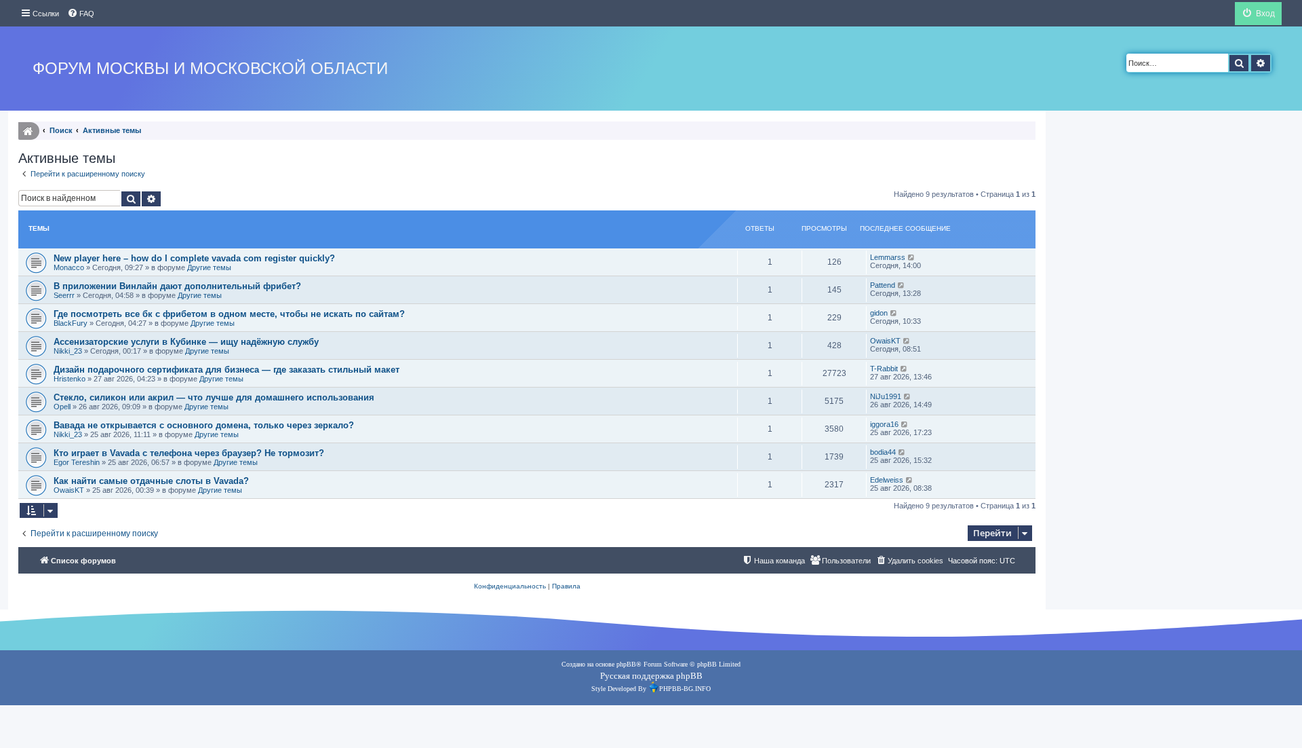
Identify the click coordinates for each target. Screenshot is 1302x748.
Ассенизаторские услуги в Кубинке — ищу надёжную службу (186, 342)
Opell (62, 407)
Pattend (882, 285)
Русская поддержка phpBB (651, 676)
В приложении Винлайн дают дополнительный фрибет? (177, 286)
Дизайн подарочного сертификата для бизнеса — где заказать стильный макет (226, 369)
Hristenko (69, 379)
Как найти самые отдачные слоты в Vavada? (151, 481)
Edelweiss (886, 480)
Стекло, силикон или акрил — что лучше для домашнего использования (214, 397)
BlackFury (70, 323)
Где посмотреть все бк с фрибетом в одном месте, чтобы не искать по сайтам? (229, 314)
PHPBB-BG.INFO (685, 688)
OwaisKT (885, 341)
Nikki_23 (68, 351)
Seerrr (64, 295)
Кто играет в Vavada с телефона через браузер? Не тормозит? (189, 453)
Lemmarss (887, 257)
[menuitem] (80, 13)
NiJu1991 (885, 396)
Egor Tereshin (77, 462)
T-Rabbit (884, 368)
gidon (879, 313)
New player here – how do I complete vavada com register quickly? (194, 258)
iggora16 (884, 424)
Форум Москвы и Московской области (210, 68)
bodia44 (883, 452)
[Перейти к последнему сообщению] (911, 257)
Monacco (69, 267)
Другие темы (209, 267)
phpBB (626, 664)
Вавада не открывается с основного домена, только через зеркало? (204, 425)
